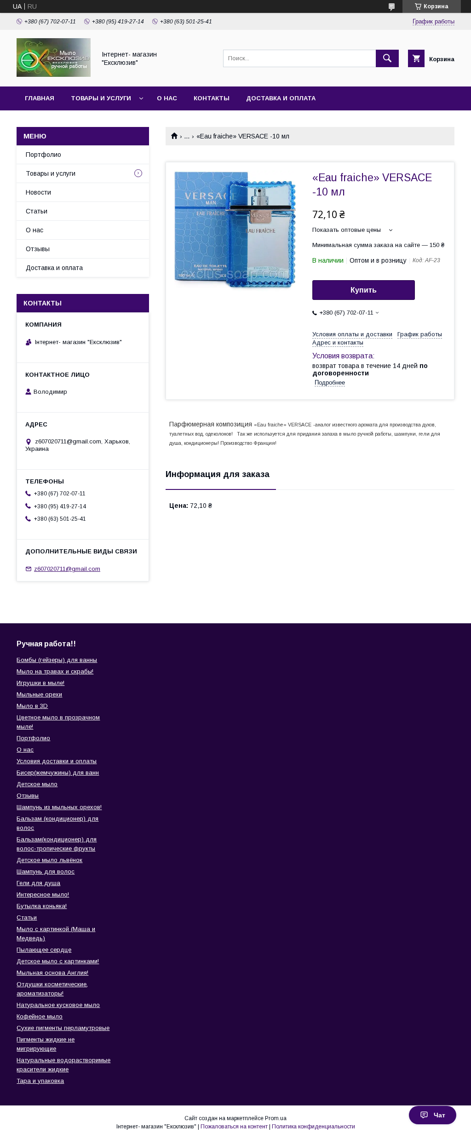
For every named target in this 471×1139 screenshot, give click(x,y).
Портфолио (43, 154)
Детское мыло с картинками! (58, 961)
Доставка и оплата (281, 98)
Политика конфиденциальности (313, 1126)
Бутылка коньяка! (42, 906)
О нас (167, 98)
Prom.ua (276, 1118)
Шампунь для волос (46, 871)
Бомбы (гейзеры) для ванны (57, 659)
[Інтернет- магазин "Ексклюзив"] (54, 74)
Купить (363, 290)
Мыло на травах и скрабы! (55, 671)
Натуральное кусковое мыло (58, 1004)
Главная (39, 98)
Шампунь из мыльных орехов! (59, 807)
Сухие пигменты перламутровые (63, 1027)
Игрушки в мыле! (40, 682)
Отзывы (38, 249)
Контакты (212, 98)
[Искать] (387, 58)
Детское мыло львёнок (49, 860)
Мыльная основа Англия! (52, 972)
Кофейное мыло (40, 1016)
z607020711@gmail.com (67, 568)
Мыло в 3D (32, 705)
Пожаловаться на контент (234, 1126)
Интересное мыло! (43, 894)
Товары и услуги (101, 98)
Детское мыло (37, 784)
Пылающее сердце (44, 949)
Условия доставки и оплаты (57, 761)
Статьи (36, 211)
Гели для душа (38, 883)
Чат (439, 1115)
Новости (38, 192)
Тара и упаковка (40, 1080)
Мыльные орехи (39, 694)
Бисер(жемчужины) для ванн (58, 772)
